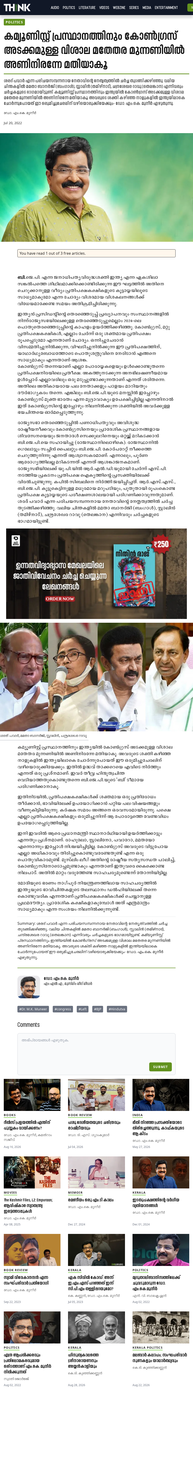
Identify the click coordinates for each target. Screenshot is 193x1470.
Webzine (119, 7)
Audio (55, 7)
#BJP (97, 1009)
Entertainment (166, 7)
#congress (63, 1009)
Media (147, 7)
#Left (83, 1009)
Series (134, 7)
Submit (160, 1067)
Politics (69, 7)
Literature (87, 7)
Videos (104, 7)
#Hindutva (117, 1009)
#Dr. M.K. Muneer (33, 1009)
